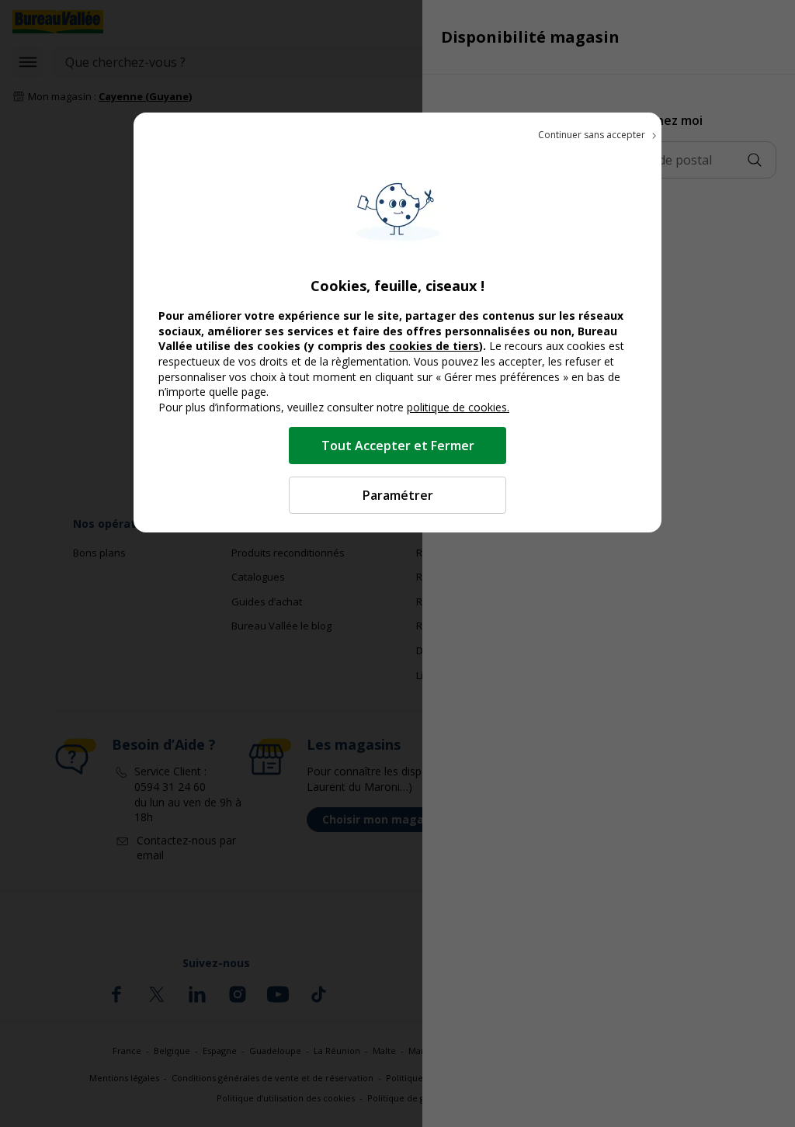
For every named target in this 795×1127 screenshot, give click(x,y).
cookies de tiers (434, 345)
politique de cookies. (458, 407)
